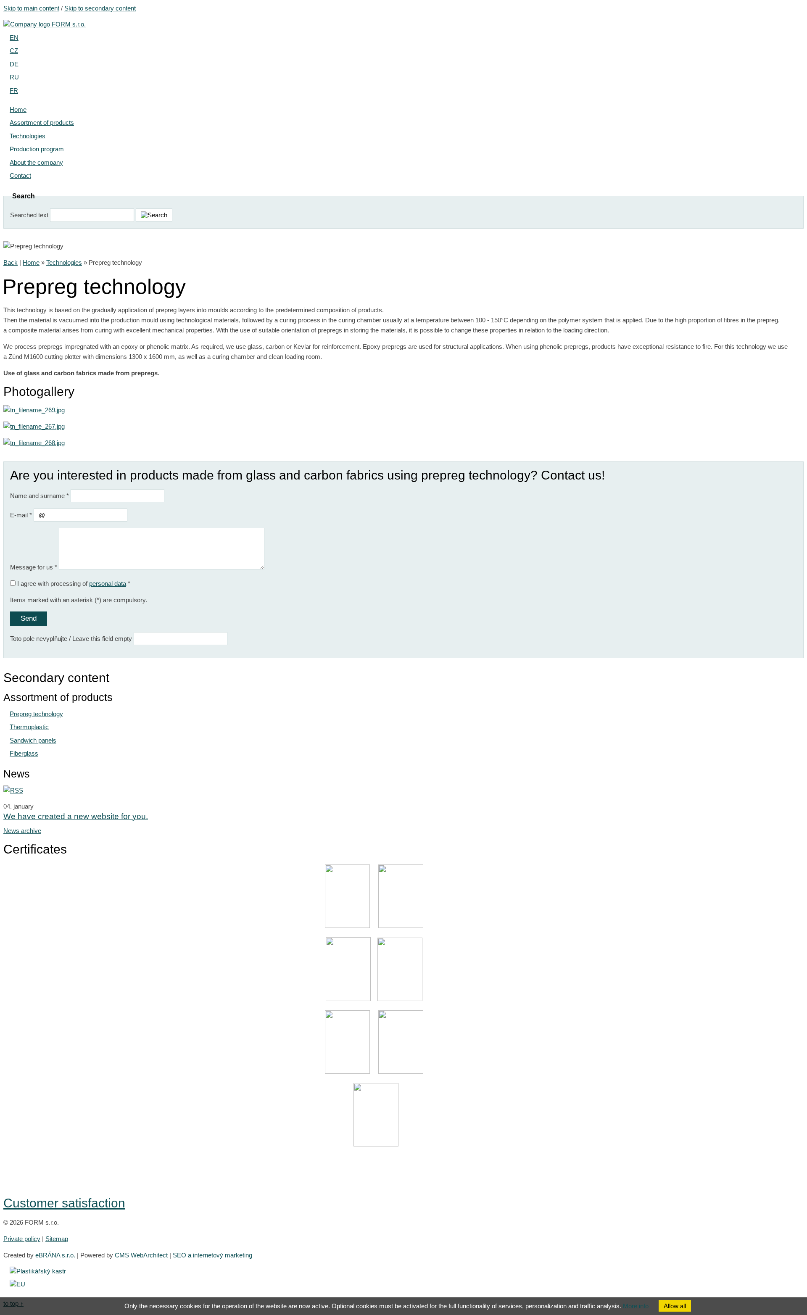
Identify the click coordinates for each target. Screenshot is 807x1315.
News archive (22, 830)
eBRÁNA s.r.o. (55, 1255)
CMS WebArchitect (141, 1255)
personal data (107, 583)
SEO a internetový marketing (212, 1255)
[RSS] (13, 790)
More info (636, 1306)
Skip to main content (31, 8)
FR (14, 90)
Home (31, 262)
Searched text (29, 215)
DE (14, 64)
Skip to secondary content (100, 8)
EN (14, 37)
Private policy (21, 1238)
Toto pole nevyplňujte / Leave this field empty (71, 638)
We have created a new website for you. (75, 816)
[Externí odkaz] (38, 1271)
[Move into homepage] (44, 24)
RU (14, 77)
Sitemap (56, 1238)
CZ (14, 50)
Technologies (64, 262)
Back (10, 262)
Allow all (675, 1306)
